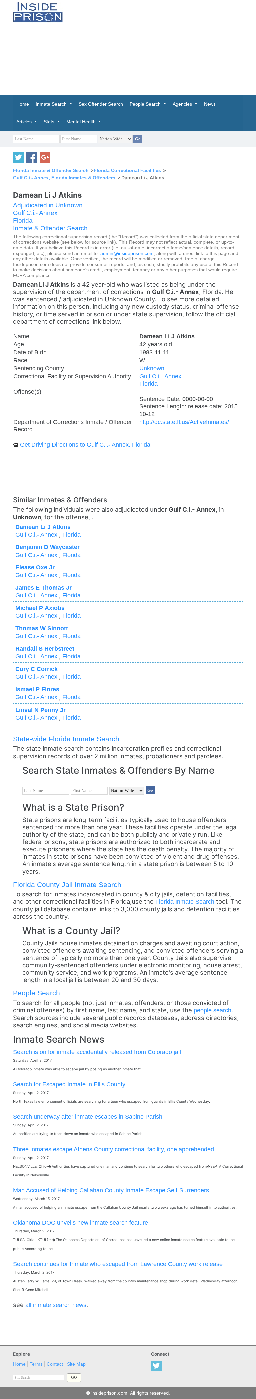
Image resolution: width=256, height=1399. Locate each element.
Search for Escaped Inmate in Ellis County (69, 1084)
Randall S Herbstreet (44, 648)
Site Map (76, 1364)
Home (19, 1364)
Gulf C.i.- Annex (35, 212)
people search (212, 1010)
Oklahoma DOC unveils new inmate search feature (80, 1222)
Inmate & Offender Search (50, 228)
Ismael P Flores (37, 689)
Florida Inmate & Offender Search (51, 170)
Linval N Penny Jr (40, 709)
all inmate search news (55, 1304)
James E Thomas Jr (43, 587)
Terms (36, 1364)
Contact (55, 1364)
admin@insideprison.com (127, 253)
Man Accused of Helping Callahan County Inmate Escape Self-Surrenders (111, 1190)
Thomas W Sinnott (41, 628)
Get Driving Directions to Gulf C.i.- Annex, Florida (85, 444)
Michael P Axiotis (40, 607)
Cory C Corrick (36, 668)
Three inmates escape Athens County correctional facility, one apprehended (113, 1149)
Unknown (151, 368)
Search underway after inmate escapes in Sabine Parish (87, 1116)
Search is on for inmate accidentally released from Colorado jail (97, 1051)
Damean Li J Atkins (43, 526)
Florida (23, 220)
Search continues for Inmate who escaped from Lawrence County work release (118, 1263)
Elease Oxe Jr (35, 567)
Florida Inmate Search (184, 901)
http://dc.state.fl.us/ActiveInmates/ (184, 421)
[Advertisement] (164, 46)
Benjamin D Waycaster (47, 546)
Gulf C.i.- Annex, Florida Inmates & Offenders (64, 177)
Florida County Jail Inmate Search (67, 884)
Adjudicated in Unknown (48, 205)
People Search (36, 993)
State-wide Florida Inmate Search (66, 739)
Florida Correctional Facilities (127, 170)
